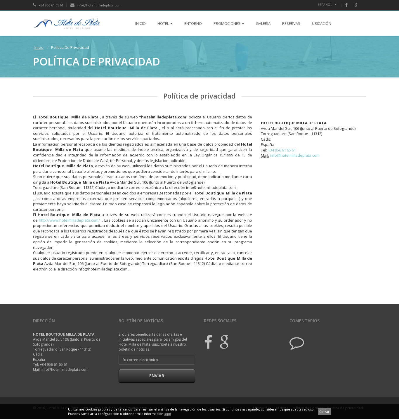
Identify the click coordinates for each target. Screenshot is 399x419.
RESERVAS (291, 23)
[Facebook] (349, 5)
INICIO (140, 23)
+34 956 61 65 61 (50, 5)
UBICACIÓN (321, 23)
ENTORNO (193, 23)
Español (325, 4)
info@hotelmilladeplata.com (99, 5)
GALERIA (263, 23)
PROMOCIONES (227, 23)
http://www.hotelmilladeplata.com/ (69, 220)
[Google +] (221, 342)
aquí (167, 413)
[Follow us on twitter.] (296, 342)
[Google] (358, 5)
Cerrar (324, 411)
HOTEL (163, 23)
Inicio (39, 47)
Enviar (156, 375)
